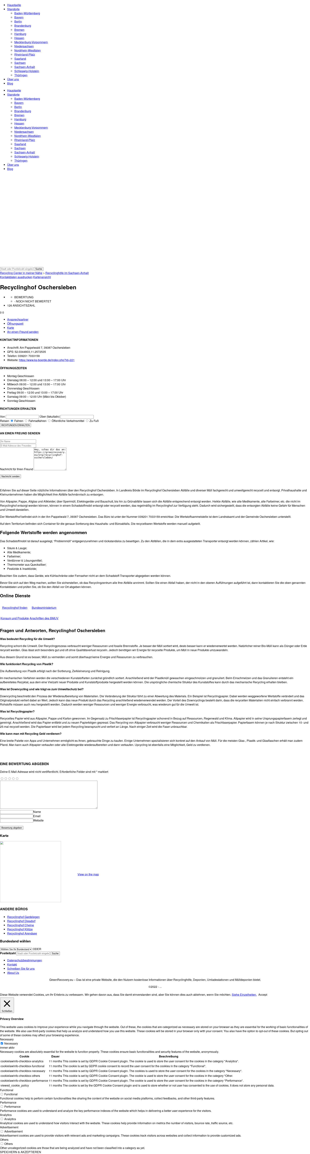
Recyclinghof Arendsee (22, 933)
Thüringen (20, 75)
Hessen (19, 38)
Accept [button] (262, 994)
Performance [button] (8, 1102)
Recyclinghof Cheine (20, 925)
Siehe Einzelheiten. (244, 994)
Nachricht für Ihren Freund (16, 469)
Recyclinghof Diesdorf (21, 921)
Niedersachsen (24, 46)
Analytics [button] (6, 1115)
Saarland (20, 59)
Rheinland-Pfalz (24, 54)
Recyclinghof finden (14, 608)
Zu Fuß (94, 421)
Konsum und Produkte (15, 618)
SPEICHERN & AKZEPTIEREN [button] (20, 1152)
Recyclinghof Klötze (20, 929)
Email (37, 816)
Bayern (19, 17)
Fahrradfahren (37, 421)
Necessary (11, 1043)
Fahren (18, 421)
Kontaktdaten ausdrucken (16, 277)
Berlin (18, 21)
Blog (10, 83)
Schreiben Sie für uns (21, 968)
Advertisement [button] (9, 1127)
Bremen (19, 30)
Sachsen (20, 63)
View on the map (88, 874)
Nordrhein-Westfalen (27, 50)
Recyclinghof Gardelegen (23, 917)
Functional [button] (6, 1090)
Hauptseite (14, 5)
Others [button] (4, 1139)
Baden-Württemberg (27, 13)
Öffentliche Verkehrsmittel (67, 421)
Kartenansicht (42, 277)
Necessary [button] (7, 1039)
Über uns (13, 79)
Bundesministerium (44, 608)
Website (38, 820)
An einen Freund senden (23, 332)
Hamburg (20, 34)
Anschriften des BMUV (44, 618)
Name (37, 812)
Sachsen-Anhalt (24, 67)
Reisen (4, 421)
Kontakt (12, 964)
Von (2, 416)
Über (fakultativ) (50, 416)
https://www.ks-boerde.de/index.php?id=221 (47, 360)
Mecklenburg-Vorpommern (31, 42)
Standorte (13, 9)
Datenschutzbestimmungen (24, 960)
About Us (13, 973)
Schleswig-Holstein (26, 71)
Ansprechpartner (17, 319)
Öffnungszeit (15, 323)
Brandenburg (22, 26)
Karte (10, 328)
